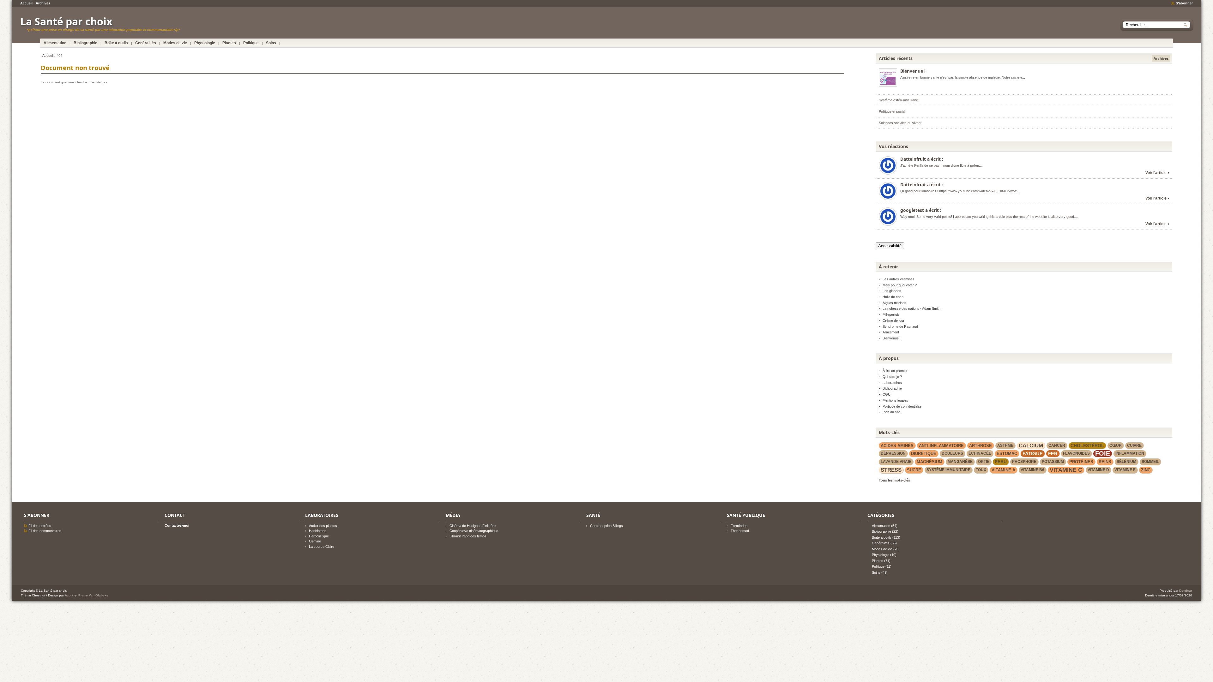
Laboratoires (892, 383)
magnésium (929, 461)
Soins (271, 43)
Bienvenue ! (913, 71)
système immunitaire (948, 470)
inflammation (1129, 453)
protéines (1081, 461)
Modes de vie (175, 43)
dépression (893, 453)
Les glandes (892, 291)
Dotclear (1185, 590)
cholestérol (1087, 445)
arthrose (980, 445)
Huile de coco (893, 297)
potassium (1053, 461)
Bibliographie (85, 43)
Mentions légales (895, 400)
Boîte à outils (116, 43)
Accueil (26, 3)
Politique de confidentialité (902, 406)
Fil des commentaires (44, 531)
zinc (1145, 470)
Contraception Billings (606, 526)
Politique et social (892, 111)
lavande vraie (896, 461)
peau (1001, 461)
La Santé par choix (66, 21)
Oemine (315, 541)
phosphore (1024, 461)
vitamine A (1003, 470)
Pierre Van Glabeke (93, 595)
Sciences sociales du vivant (900, 123)
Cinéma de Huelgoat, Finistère (473, 526)
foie (1102, 453)
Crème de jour (893, 320)
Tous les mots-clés (894, 480)
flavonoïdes (1076, 453)
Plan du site (891, 412)
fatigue (1033, 453)
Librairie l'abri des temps (468, 536)
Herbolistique (319, 536)
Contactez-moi (177, 525)
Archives (43, 3)
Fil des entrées (39, 526)
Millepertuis (891, 314)
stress (891, 470)
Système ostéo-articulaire (898, 100)
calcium (1031, 445)
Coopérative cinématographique (474, 531)
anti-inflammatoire (941, 445)
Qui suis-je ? (892, 377)
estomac (1007, 453)
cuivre (1134, 445)
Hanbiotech (317, 531)
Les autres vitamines (898, 279)
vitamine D (1098, 470)
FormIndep (739, 526)
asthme (1005, 445)
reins (1105, 461)
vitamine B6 (1032, 470)
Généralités (145, 43)
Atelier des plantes (323, 526)
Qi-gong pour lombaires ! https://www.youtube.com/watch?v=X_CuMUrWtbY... (959, 191)
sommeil (1150, 461)
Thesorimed (740, 531)
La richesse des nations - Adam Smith (911, 308)
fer (1053, 453)
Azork (69, 595)
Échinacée (980, 453)
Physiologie (204, 43)
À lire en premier (895, 371)
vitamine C (1066, 470)
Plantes (229, 43)
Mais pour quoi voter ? (900, 285)
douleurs (952, 453)
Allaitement (891, 332)
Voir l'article (1156, 172)
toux (981, 470)
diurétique (923, 453)
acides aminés (897, 445)
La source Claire (321, 546)
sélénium (1126, 461)
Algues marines (894, 303)
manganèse (960, 461)
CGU (886, 394)
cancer (1056, 445)
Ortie (983, 461)
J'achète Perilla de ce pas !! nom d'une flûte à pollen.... (941, 165)
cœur (1115, 445)
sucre (914, 470)
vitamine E (1125, 470)
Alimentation (55, 43)
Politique (251, 43)
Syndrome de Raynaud (900, 326)
